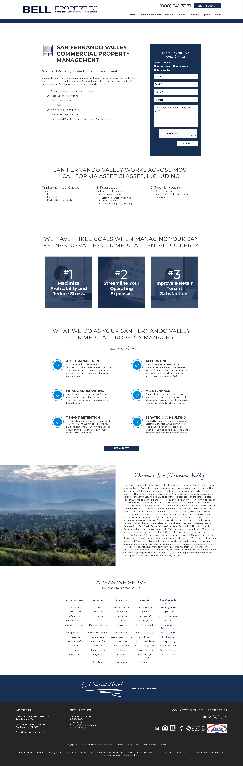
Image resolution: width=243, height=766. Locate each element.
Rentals (169, 14)
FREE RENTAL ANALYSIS (143, 688)
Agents (206, 14)
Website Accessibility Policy (127, 755)
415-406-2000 (77, 719)
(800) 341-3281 (175, 6)
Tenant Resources (168, 745)
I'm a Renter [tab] (182, 66)
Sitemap (119, 745)
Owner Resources (149, 745)
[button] (204, 717)
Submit (187, 143)
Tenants (181, 14)
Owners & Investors (150, 14)
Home (133, 14)
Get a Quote (121, 448)
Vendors (194, 14)
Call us (135, 588)
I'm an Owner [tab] (164, 66)
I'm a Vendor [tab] (163, 70)
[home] (60, 9)
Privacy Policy (132, 745)
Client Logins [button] (206, 6)
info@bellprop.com (86, 725)
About (217, 14)
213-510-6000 (76, 722)
